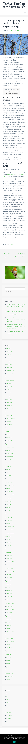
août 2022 (8, 498)
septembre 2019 (10, 609)
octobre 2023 (9, 453)
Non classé (9, 715)
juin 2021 (8, 542)
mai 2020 (8, 584)
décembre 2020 (10, 561)
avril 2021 (8, 549)
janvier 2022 (9, 520)
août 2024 (8, 421)
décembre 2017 (10, 670)
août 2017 (8, 679)
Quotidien (8, 718)
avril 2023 (8, 472)
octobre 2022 (9, 491)
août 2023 (8, 459)
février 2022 (9, 517)
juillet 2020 (9, 577)
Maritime (8, 712)
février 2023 (9, 479)
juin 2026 (8, 354)
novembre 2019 (10, 603)
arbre (4, 201)
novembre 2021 (10, 526)
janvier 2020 (9, 596)
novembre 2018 (10, 635)
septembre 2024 (10, 418)
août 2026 (8, 348)
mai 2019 (8, 619)
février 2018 (9, 663)
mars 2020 (9, 590)
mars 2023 (9, 475)
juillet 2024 (9, 424)
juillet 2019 (9, 612)
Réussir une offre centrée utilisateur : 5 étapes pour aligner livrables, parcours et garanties (16, 319)
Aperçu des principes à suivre (11, 93)
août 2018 (8, 644)
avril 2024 (8, 434)
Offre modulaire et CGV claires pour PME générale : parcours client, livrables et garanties (15, 333)
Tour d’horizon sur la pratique (11, 91)
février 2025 (9, 402)
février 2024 (9, 440)
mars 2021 (9, 552)
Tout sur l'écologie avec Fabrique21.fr (14, 5)
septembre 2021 (10, 533)
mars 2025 (9, 399)
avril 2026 (8, 361)
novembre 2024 (10, 412)
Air (7, 696)
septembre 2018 (10, 641)
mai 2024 (8, 431)
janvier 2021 (9, 558)
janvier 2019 (9, 628)
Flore (7, 709)
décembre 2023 (10, 447)
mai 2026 (8, 358)
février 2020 (9, 593)
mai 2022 (8, 507)
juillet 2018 (9, 647)
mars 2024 (9, 437)
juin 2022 (8, 504)
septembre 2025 (10, 380)
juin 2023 (8, 466)
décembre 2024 (10, 408)
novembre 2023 (10, 450)
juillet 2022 (9, 501)
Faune (7, 705)
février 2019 (9, 625)
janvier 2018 (9, 666)
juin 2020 (8, 581)
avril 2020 (8, 587)
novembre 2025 (10, 373)
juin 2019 (8, 616)
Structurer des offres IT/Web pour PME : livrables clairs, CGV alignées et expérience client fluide (15, 313)
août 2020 (8, 574)
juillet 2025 (9, 386)
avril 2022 (8, 510)
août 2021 (8, 536)
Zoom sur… (9, 721)
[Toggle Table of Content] (17, 90)
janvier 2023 (9, 482)
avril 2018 (8, 657)
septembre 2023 (10, 456)
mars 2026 (9, 364)
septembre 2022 (10, 495)
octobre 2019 (9, 606)
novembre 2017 (10, 673)
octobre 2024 (9, 415)
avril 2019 (8, 622)
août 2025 (8, 383)
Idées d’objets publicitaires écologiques (7, 255)
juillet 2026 (9, 351)
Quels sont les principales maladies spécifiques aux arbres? (19, 255)
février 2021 (9, 555)
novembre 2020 (10, 565)
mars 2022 (9, 514)
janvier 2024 (9, 444)
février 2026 (9, 367)
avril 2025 (8, 396)
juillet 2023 (9, 463)
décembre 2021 (10, 523)
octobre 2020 (9, 568)
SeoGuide (19, 30)
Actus (7, 693)
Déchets (8, 699)
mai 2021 (8, 545)
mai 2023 (8, 469)
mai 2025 (8, 393)
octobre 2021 (9, 530)
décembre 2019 (10, 600)
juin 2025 (8, 389)
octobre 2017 (9, 676)
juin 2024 (8, 428)
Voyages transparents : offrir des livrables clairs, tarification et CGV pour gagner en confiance (16, 326)
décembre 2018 (10, 631)
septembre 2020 (10, 571)
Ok (14, 742)
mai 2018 (8, 654)
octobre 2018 (9, 638)
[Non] (26, 739)
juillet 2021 (9, 539)
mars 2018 (9, 660)
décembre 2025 (10, 370)
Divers (11, 244)
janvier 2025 (9, 405)
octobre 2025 (9, 377)
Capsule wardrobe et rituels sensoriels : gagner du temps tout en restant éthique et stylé (16, 306)
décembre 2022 (10, 485)
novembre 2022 (10, 488)
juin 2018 (8, 651)
